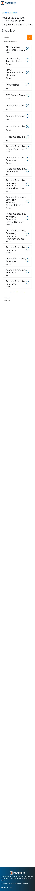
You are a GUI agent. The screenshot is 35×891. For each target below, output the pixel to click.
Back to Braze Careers (9, 13)
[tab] (8, 3)
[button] (17, 50)
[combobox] (17, 37)
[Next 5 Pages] (21, 292)
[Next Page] (27, 292)
